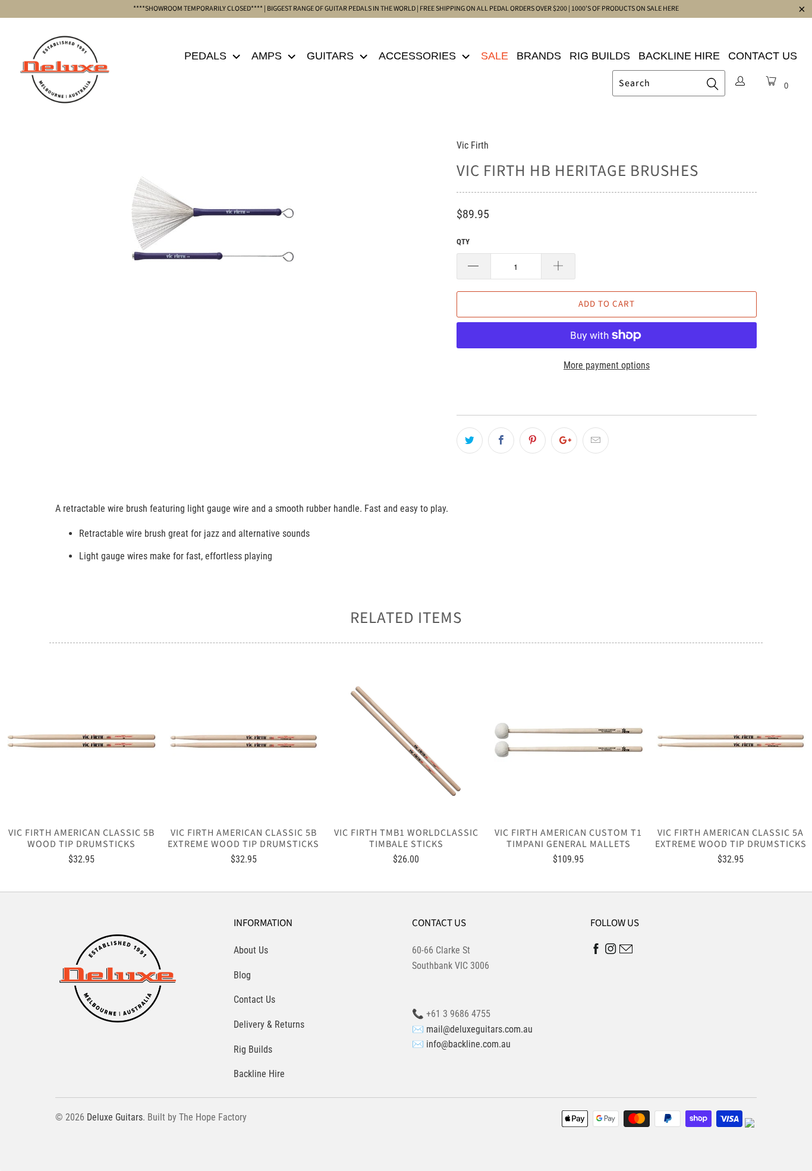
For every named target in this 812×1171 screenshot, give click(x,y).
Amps (268, 56)
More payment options (607, 365)
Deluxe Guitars (115, 1117)
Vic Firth (473, 145)
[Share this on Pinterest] (533, 440)
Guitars (332, 56)
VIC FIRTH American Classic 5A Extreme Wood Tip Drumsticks (731, 741)
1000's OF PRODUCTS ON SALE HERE (625, 9)
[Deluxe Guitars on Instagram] (610, 950)
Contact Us (762, 56)
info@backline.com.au (468, 1044)
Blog (242, 975)
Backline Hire (679, 56)
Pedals (206, 56)
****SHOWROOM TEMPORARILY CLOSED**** (198, 9)
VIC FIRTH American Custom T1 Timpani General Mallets (568, 741)
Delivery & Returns (269, 1024)
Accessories (419, 56)
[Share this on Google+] (564, 440)
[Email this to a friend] (596, 440)
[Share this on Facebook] (501, 440)
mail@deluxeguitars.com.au (479, 1029)
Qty (463, 241)
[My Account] (740, 82)
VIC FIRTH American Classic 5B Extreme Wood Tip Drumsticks (243, 741)
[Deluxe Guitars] (65, 66)
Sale (494, 56)
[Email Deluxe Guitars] (625, 950)
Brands (539, 56)
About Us (251, 950)
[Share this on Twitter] (470, 440)
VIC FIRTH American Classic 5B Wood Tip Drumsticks (81, 741)
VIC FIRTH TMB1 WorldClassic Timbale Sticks (406, 741)
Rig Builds (599, 56)
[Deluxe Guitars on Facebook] (596, 951)
